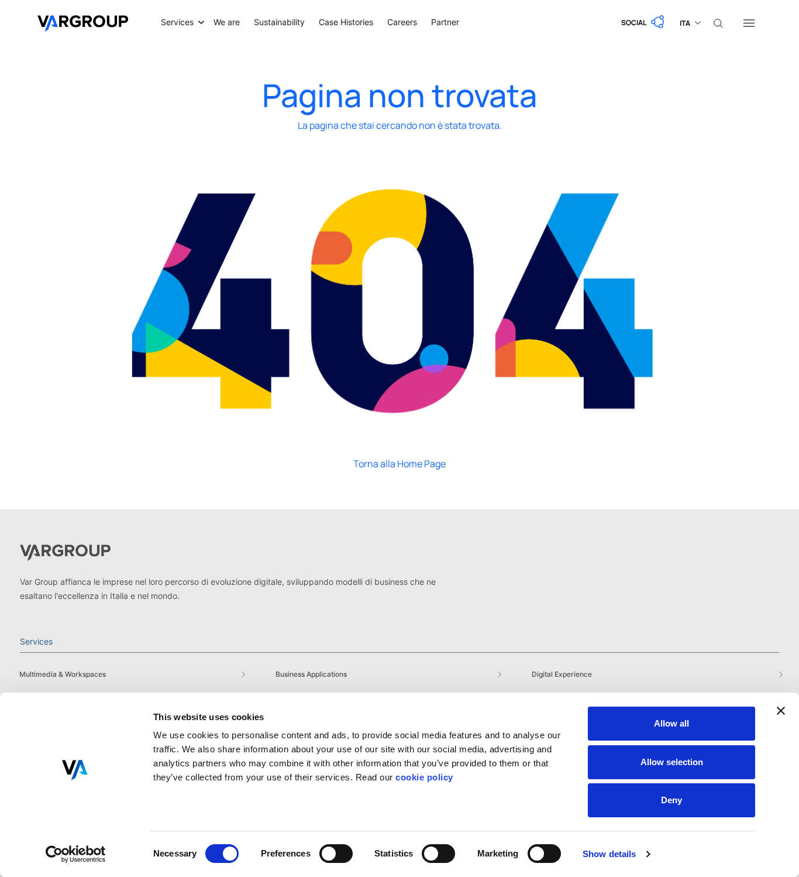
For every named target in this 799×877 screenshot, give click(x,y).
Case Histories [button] (346, 22)
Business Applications (311, 674)
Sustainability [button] (279, 22)
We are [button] (226, 22)
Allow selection (671, 762)
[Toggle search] (718, 22)
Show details (609, 854)
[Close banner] (781, 711)
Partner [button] (445, 22)
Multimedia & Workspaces (62, 674)
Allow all (671, 723)
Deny (671, 800)
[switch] (336, 853)
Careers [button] (402, 22)
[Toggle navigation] (749, 22)
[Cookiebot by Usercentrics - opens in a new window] (76, 854)
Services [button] (177, 22)
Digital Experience (562, 674)
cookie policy (424, 777)
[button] (643, 22)
